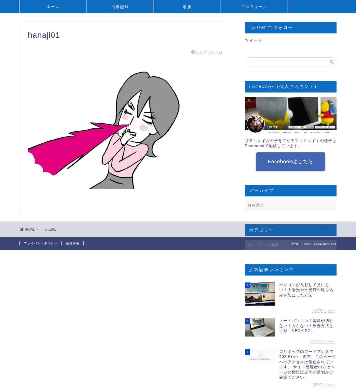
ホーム (53, 6)
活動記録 (120, 6)
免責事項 (72, 243)
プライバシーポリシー (40, 243)
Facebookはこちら (290, 161)
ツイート (254, 40)
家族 (187, 6)
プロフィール (254, 6)
